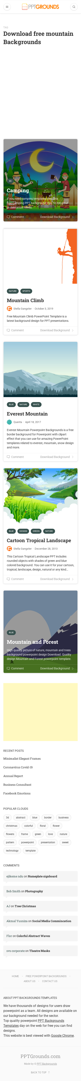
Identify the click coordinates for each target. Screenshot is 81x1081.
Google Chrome (62, 1036)
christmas (11, 825)
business (64, 817)
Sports (26, 291)
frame (24, 834)
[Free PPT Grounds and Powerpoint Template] (40, 7)
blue (34, 817)
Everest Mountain (27, 414)
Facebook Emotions (17, 793)
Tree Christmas (25, 906)
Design (23, 531)
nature (63, 834)
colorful (28, 825)
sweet (65, 842)
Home (15, 976)
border (48, 817)
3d (7, 817)
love (50, 834)
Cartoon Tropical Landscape (39, 540)
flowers (10, 834)
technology (12, 850)
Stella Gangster (23, 308)
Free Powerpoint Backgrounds (46, 976)
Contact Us (49, 981)
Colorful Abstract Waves (33, 936)
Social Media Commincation (51, 921)
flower (56, 825)
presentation (48, 842)
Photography (34, 891)
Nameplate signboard (42, 876)
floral (43, 825)
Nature (13, 291)
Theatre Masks (39, 951)
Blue (11, 404)
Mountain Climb (25, 300)
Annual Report (13, 776)
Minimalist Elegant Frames (22, 758)
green (38, 834)
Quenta (18, 422)
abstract (20, 817)
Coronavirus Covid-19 (18, 767)
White (36, 404)
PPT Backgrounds (47, 1063)
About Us (29, 981)
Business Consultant (17, 785)
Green (36, 531)
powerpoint (27, 842)
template (31, 850)
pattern (10, 842)
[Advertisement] (40, 88)
